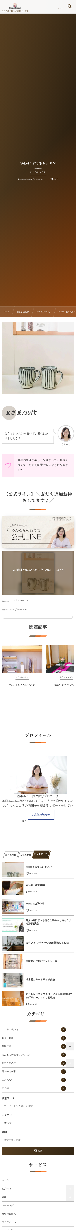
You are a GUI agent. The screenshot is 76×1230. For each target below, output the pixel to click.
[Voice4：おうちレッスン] (22, 659)
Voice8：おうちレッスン (39, 866)
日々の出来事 (33, 1071)
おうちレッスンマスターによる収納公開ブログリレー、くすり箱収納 (49, 996)
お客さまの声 (33, 1063)
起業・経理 (33, 1038)
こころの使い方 (33, 1029)
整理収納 (33, 1046)
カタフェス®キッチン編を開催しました (47, 942)
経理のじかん (9, 1213)
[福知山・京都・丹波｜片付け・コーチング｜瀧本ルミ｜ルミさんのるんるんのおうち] (15, 6)
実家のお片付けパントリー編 (41, 961)
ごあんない (33, 1080)
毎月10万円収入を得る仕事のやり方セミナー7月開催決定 (50, 922)
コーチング (8, 1205)
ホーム (5, 1180)
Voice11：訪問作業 (35, 885)
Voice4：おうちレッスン (22, 685)
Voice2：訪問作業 (35, 903)
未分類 (33, 1088)
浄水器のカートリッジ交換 (40, 979)
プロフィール (9, 1222)
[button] (41, 815)
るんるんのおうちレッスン (33, 1054)
